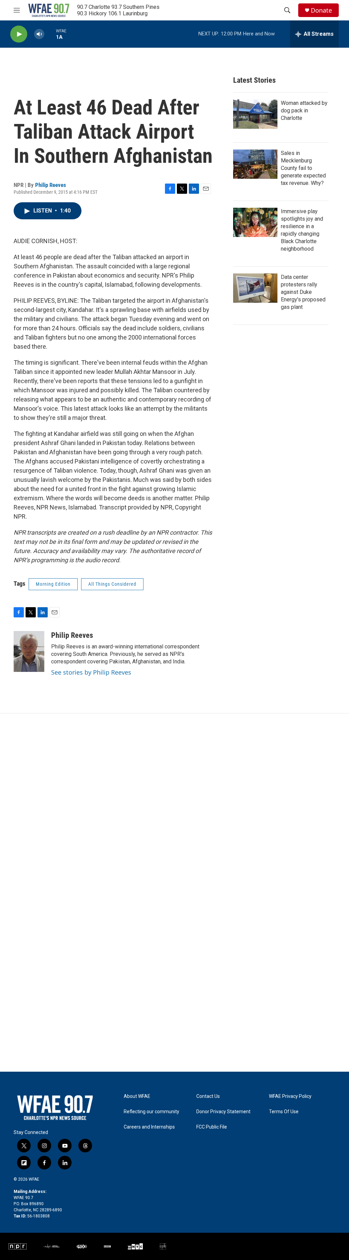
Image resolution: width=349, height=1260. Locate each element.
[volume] (39, 34)
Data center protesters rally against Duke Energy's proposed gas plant (303, 292)
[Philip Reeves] (29, 651)
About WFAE (137, 1096)
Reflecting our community (151, 1111)
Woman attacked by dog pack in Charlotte (304, 110)
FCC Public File (211, 1127)
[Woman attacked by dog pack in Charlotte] (255, 114)
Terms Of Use (284, 1111)
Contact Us (208, 1096)
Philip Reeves (50, 185)
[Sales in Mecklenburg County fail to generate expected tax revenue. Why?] (255, 164)
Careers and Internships (149, 1127)
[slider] (50, 33)
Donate (321, 10)
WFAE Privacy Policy (290, 1096)
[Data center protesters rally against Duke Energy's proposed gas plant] (255, 288)
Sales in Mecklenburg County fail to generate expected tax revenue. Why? (303, 168)
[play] (18, 34)
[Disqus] (174, 805)
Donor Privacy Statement (223, 1111)
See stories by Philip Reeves (91, 672)
